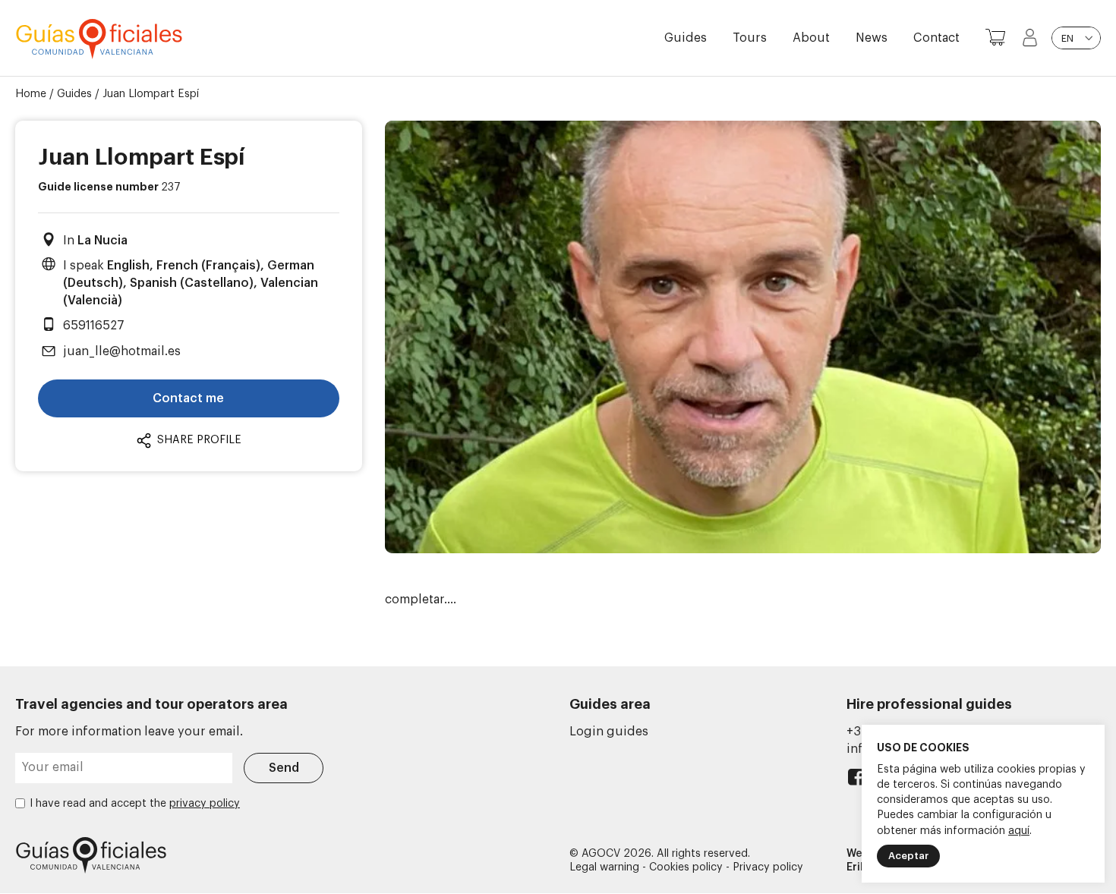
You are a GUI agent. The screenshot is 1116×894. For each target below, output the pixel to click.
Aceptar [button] (908, 856)
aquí (1018, 831)
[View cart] (995, 38)
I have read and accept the (135, 803)
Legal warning (604, 867)
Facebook (855, 780)
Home (30, 94)
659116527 (94, 326)
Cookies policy (686, 867)
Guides (685, 38)
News (871, 38)
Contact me (188, 398)
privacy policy (204, 803)
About (811, 38)
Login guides (608, 732)
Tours (750, 38)
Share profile (197, 440)
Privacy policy (768, 867)
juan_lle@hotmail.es (122, 351)
